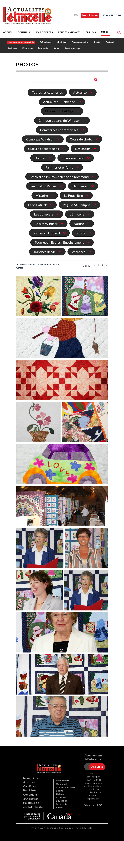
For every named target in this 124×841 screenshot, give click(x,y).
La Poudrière (73, 195)
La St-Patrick (37, 205)
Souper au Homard (46, 233)
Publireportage (72, 48)
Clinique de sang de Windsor (59, 120)
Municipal (61, 42)
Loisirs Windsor (46, 224)
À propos (29, 782)
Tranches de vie (44, 252)
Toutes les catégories (47, 92)
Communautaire (80, 42)
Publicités (29, 790)
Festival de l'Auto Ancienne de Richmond (59, 177)
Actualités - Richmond (59, 102)
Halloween (80, 186)
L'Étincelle (76, 214)
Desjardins (82, 149)
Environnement (73, 158)
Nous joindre (31, 778)
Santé (56, 48)
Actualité (80, 92)
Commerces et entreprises (59, 130)
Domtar (40, 158)
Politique (12, 48)
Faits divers (45, 42)
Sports (96, 42)
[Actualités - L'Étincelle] (47, 764)
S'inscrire (97, 766)
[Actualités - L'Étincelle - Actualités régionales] (27, 15)
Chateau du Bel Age (59, 111)
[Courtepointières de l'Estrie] (38, 296)
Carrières (29, 786)
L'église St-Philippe (76, 205)
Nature (79, 224)
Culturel (110, 42)
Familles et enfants (59, 167)
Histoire (42, 195)
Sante (59, 807)
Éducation (27, 48)
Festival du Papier (43, 186)
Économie (43, 48)
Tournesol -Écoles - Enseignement (59, 242)
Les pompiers (43, 214)
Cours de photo (81, 139)
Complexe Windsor (40, 139)
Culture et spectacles (43, 149)
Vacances (78, 252)
